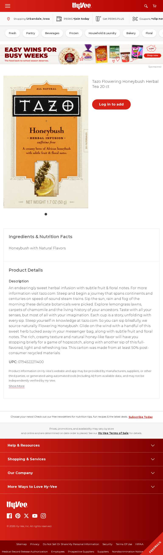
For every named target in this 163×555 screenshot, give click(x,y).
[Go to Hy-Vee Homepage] (81, 6)
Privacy (34, 544)
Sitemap (21, 544)
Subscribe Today (141, 417)
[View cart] (154, 6)
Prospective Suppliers (81, 551)
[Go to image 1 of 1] (46, 214)
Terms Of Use (124, 544)
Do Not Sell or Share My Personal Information (71, 544)
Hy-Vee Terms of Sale (113, 433)
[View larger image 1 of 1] (45, 142)
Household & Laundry (102, 33)
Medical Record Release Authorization (25, 551)
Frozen (74, 33)
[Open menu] (7, 5)
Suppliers (103, 551)
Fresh (12, 33)
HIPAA (139, 544)
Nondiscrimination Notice (127, 551)
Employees (58, 551)
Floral (149, 33)
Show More (17, 386)
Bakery (131, 33)
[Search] (146, 6)
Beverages (52, 33)
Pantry (30, 33)
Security (107, 544)
